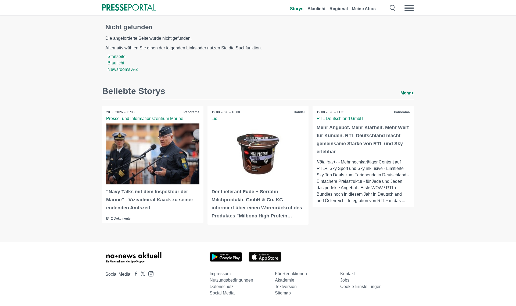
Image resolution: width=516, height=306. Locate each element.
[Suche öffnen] (392, 8)
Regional (338, 8)
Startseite (117, 56)
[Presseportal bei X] (141, 274)
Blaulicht (316, 8)
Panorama (191, 112)
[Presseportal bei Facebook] (134, 274)
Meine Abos (364, 8)
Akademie (284, 280)
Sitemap (283, 293)
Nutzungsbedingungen (231, 280)
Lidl (215, 118)
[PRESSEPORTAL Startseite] (129, 8)
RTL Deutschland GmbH (340, 118)
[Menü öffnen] (409, 8)
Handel (299, 112)
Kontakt (347, 273)
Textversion (286, 286)
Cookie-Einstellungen (361, 286)
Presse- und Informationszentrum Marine (144, 118)
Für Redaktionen (291, 273)
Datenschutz (222, 286)
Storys (296, 8)
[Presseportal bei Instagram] (149, 273)
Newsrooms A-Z (123, 69)
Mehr (406, 93)
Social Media (222, 293)
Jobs (344, 280)
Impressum (220, 273)
